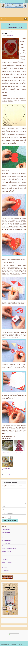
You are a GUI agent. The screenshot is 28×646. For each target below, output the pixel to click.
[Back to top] (25, 643)
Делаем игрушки (6, 532)
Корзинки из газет (6, 452)
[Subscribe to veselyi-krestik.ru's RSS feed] (1, 1)
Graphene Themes (17, 644)
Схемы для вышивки (7, 562)
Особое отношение (14, 24)
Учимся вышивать (6, 565)
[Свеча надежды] (14, 635)
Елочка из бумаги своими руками (18, 453)
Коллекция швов (6, 543)
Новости (4, 556)
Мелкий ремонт (5, 554)
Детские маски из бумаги (6, 469)
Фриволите (4, 567)
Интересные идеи (6, 540)
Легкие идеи (5, 545)
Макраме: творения (6, 551)
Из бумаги (11, 35)
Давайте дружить (6, 529)
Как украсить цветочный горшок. (13, 27)
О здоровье (5, 559)
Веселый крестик (5, 19)
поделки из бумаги (8, 474)
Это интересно (5, 570)
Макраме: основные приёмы (9, 548)
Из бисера (4, 535)
